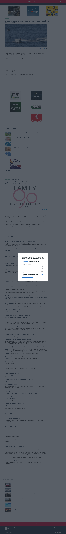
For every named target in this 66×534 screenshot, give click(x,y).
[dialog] (33, 267)
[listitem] (33, 264)
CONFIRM (27, 277)
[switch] (42, 266)
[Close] (46, 254)
